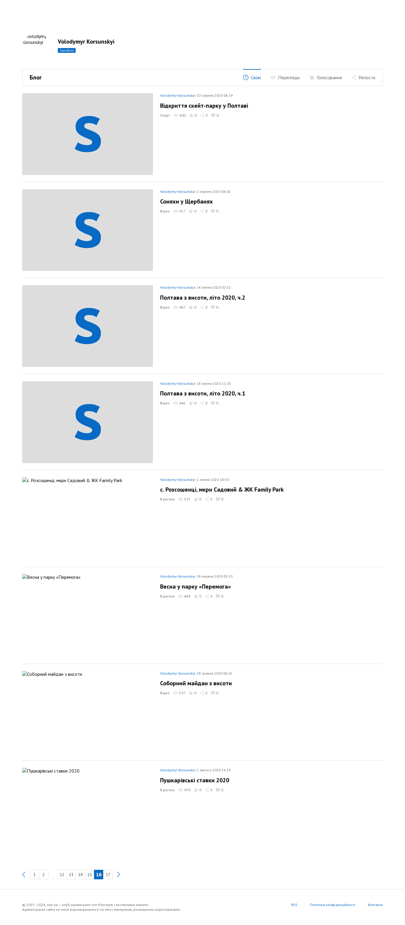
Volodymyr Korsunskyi (86, 41)
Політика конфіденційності (332, 904)
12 (62, 874)
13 (71, 874)
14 (80, 874)
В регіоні (167, 499)
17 (108, 874)
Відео (165, 211)
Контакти (375, 904)
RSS (294, 904)
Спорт (165, 115)
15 (89, 874)
